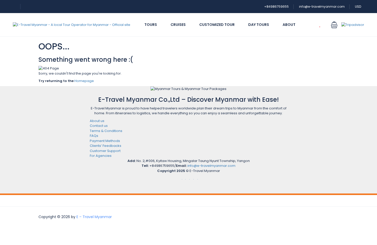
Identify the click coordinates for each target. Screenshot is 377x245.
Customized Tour (217, 24)
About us (97, 120)
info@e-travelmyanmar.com (322, 6)
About (289, 24)
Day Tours (258, 24)
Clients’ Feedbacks (105, 145)
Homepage (84, 80)
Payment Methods (105, 140)
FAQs (94, 135)
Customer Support (105, 150)
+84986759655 (276, 6)
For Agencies (101, 155)
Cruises (178, 24)
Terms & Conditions (106, 130)
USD (358, 6)
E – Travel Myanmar (94, 216)
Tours (150, 24)
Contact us (99, 125)
